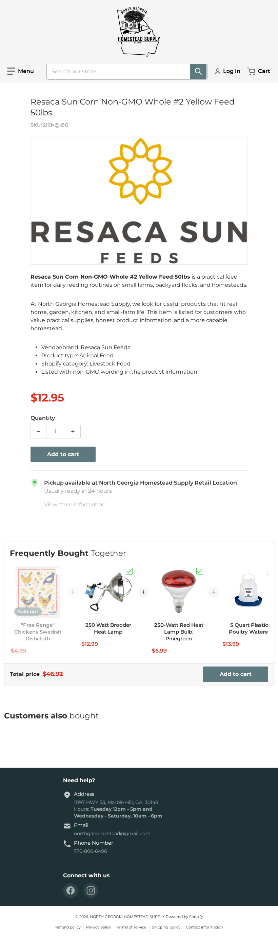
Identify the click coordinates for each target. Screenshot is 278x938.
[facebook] (70, 890)
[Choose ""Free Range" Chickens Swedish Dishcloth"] (58, 571)
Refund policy (68, 927)
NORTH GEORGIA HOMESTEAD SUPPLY (127, 916)
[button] (20, 71)
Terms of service (131, 927)
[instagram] (90, 890)
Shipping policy (166, 927)
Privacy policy (98, 927)
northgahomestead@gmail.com (112, 833)
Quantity (43, 418)
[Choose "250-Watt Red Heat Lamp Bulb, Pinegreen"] (199, 571)
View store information (75, 504)
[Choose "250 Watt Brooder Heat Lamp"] (129, 571)
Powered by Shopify (184, 916)
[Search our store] (198, 71)
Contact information (204, 927)
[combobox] (124, 71)
